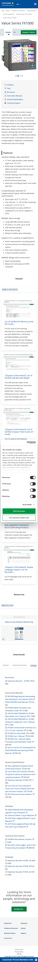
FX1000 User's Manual (16, 736)
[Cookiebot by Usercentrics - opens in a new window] (27, 442)
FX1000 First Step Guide (17, 733)
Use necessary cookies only (19, 518)
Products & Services (18, 11)
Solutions (24, 923)
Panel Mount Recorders (24, 14)
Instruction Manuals (14, 96)
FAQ (8, 88)
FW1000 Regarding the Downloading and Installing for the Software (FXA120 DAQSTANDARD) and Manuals (20, 699)
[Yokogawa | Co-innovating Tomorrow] (8, 4)
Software (10, 85)
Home (7, 11)
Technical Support (13, 103)
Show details (27, 504)
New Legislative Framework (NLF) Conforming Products (16, 526)
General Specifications (15, 99)
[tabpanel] (19, 55)
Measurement (31, 11)
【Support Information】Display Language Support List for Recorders (19, 569)
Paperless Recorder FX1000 (19, 681)
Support (23, 933)
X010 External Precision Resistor (20, 794)
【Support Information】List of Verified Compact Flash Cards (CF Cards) (19, 431)
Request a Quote (28, 32)
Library (23, 928)
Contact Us (18, 909)
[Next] (22, 76)
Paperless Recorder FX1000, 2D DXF (21, 872)
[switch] (33, 483)
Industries (7, 923)
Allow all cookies (19, 511)
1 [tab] (18, 75)
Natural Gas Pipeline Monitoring (19, 622)
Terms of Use (19, 949)
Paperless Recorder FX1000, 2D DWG (21, 860)
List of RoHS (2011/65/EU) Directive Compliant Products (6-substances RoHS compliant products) (20, 774)
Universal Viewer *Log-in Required (21, 815)
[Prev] (16, 76)
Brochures (11, 92)
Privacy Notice (19, 952)
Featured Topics (9, 933)
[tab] (10, 289)
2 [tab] (20, 75)
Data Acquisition (8, 14)
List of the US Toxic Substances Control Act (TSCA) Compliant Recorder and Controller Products (19, 789)
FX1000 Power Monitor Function (20, 839)
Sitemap (19, 954)
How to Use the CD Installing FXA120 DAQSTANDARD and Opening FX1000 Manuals (20, 750)
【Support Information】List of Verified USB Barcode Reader (18, 376)
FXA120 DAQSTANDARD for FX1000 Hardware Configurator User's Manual (20, 720)
